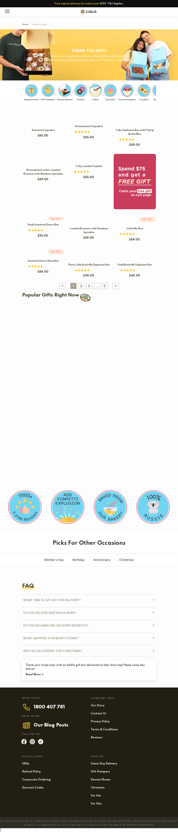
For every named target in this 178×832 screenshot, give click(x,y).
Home (25, 25)
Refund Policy (31, 771)
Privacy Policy (100, 721)
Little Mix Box (134, 228)
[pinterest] (40, 743)
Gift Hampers (100, 771)
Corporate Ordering (36, 779)
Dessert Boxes (101, 779)
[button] (82, 132)
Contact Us (98, 713)
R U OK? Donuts (34, 392)
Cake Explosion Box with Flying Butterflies (121, 363)
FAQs (25, 763)
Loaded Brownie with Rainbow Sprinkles (56, 443)
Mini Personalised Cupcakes (69, 466)
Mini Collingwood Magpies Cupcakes (95, 317)
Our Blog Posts (51, 725)
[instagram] (32, 743)
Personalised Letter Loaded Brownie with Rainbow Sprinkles (63, 420)
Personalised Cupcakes (89, 126)
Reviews (96, 737)
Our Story (97, 705)
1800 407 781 (49, 707)
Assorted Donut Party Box (43, 261)
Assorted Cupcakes (43, 130)
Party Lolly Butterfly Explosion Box (89, 265)
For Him (96, 803)
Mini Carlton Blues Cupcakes (42, 317)
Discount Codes (33, 787)
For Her (96, 795)
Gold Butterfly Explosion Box (135, 265)
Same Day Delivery (104, 763)
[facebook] (24, 743)
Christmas (98, 787)
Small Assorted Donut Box (43, 225)
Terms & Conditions (104, 729)
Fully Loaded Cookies (89, 166)
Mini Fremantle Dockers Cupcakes (57, 340)
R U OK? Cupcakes (72, 363)
